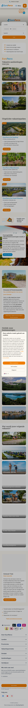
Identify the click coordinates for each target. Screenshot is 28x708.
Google (22, 351)
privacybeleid (6, 357)
